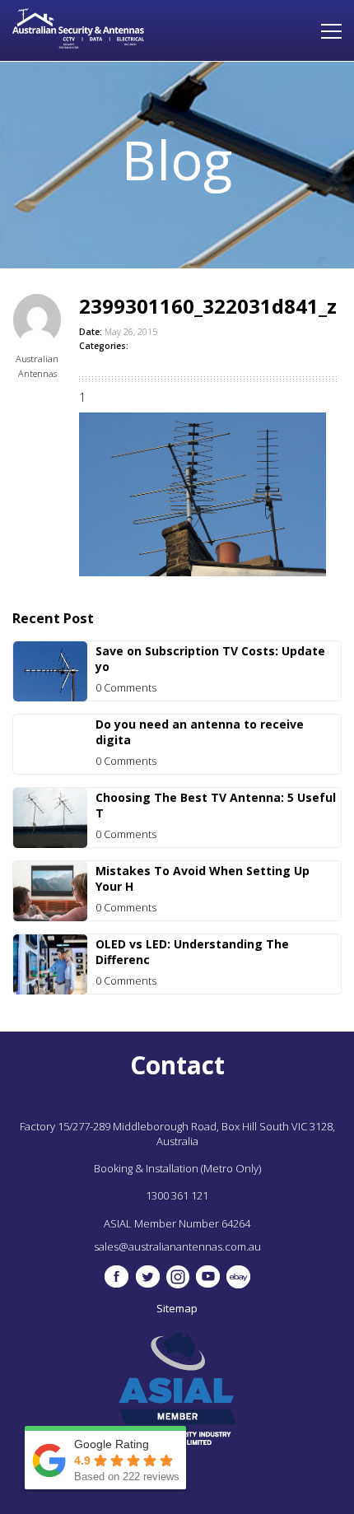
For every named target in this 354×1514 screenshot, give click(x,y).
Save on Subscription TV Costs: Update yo (210, 658)
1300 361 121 (177, 1195)
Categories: (103, 346)
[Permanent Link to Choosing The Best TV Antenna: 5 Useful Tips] (50, 843)
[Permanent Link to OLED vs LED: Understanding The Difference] (50, 990)
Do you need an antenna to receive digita (199, 732)
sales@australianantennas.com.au (177, 1246)
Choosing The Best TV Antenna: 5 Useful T (215, 805)
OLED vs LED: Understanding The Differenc (192, 951)
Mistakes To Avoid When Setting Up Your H (202, 878)
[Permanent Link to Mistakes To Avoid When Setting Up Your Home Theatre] (50, 917)
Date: (90, 332)
